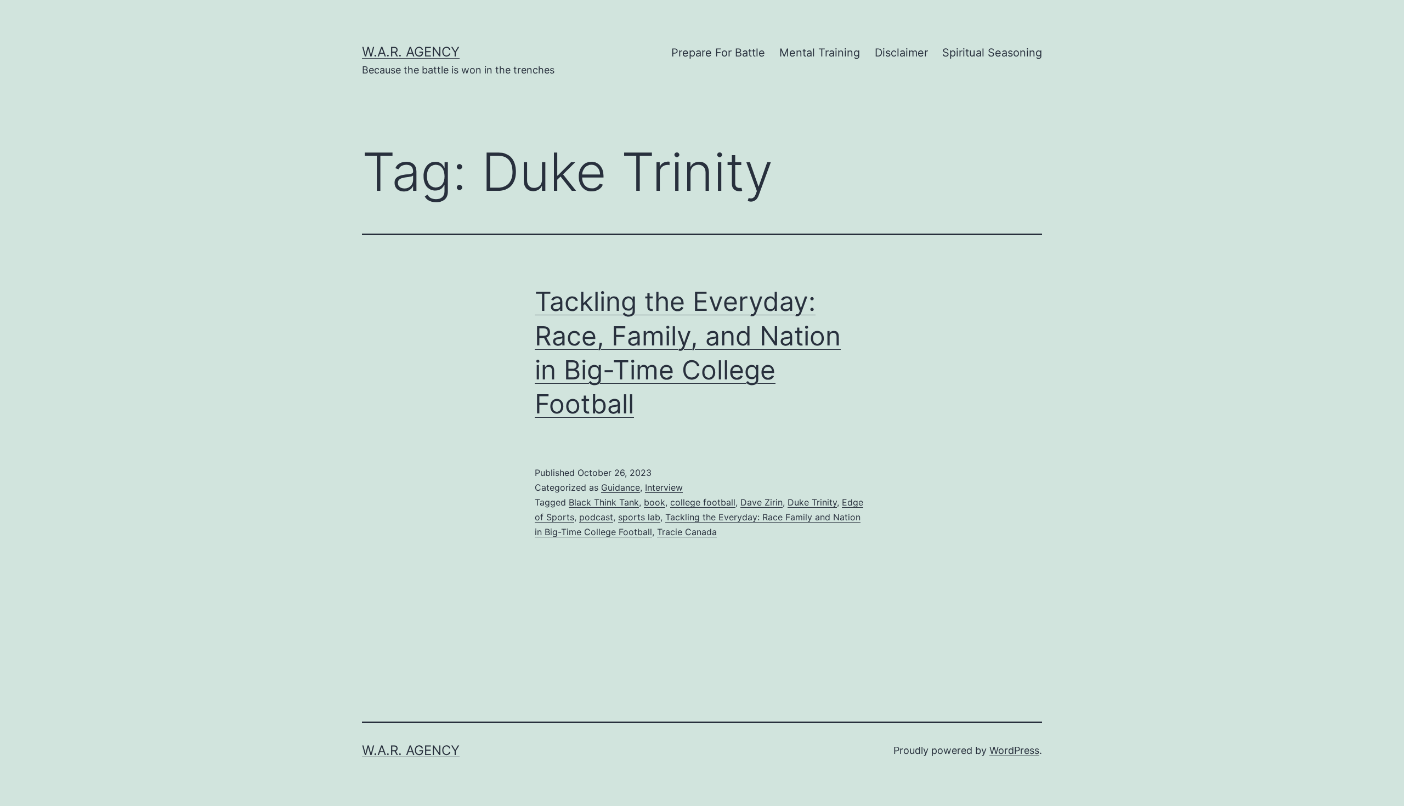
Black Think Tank (604, 502)
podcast (596, 517)
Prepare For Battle (718, 52)
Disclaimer (901, 52)
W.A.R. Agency (411, 52)
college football (702, 502)
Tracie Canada (687, 531)
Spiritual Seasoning (992, 52)
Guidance (620, 487)
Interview (664, 487)
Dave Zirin (761, 502)
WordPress (1014, 750)
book (654, 502)
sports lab (639, 517)
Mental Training (819, 52)
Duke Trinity (812, 502)
